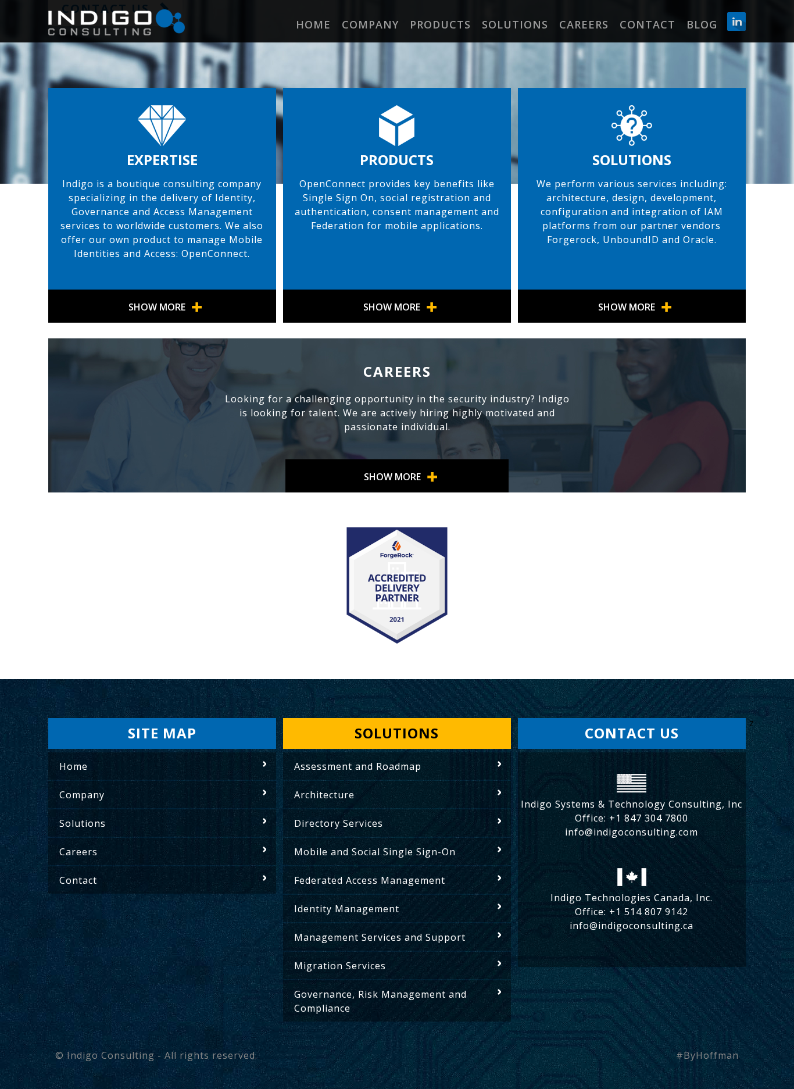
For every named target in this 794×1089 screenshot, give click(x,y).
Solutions (515, 24)
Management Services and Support (380, 937)
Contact (647, 24)
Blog (701, 24)
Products (440, 24)
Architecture (324, 794)
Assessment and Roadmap (357, 766)
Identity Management (346, 908)
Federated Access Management (369, 880)
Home (313, 24)
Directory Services (338, 823)
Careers (584, 24)
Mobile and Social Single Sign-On (375, 851)
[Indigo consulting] (116, 23)
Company (370, 24)
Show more (156, 307)
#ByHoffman (707, 1055)
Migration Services (340, 965)
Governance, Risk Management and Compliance (380, 1001)
